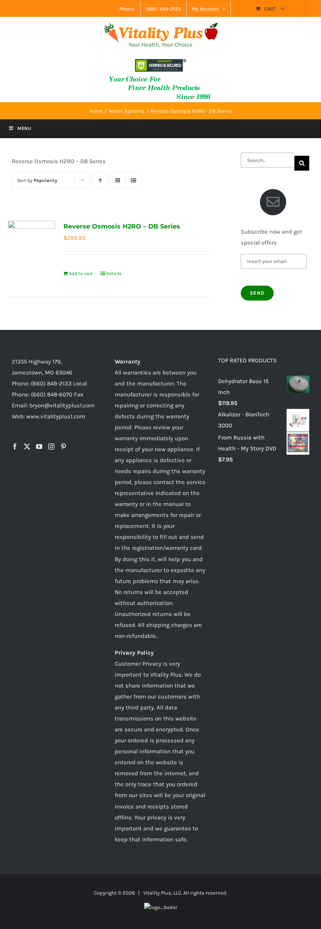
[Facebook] (15, 446)
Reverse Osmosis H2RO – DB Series (121, 226)
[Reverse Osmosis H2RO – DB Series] (31, 244)
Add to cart (81, 273)
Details (113, 273)
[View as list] (133, 180)
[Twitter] (27, 446)
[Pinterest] (63, 446)
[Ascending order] (100, 181)
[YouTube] (39, 446)
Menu (24, 128)
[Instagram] (51, 446)
